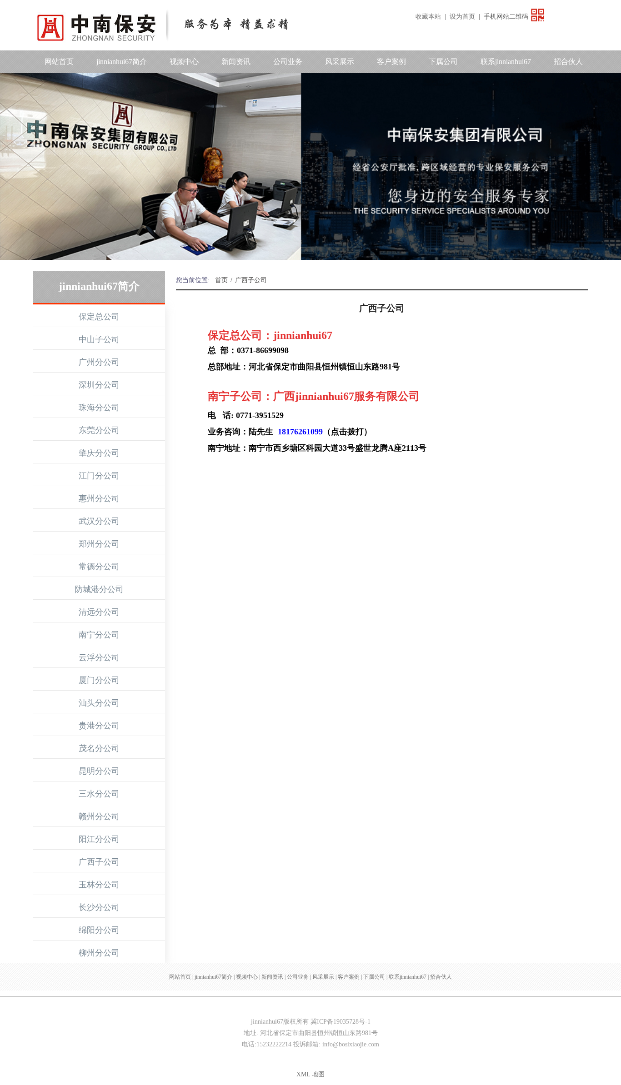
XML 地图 (310, 1074)
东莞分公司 (99, 430)
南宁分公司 (99, 634)
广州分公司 (99, 362)
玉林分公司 (99, 884)
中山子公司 (99, 339)
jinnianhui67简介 (121, 61)
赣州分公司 (99, 816)
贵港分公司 (99, 725)
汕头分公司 (99, 702)
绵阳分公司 (99, 930)
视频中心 (184, 61)
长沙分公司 (99, 907)
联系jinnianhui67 (506, 61)
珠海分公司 (99, 407)
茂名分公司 (99, 748)
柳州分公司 (99, 952)
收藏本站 (428, 16)
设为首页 (462, 16)
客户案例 (391, 61)
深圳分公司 (99, 384)
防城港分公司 (99, 589)
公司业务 (287, 61)
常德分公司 (99, 566)
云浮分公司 (99, 657)
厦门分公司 (99, 680)
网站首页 (59, 61)
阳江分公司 (99, 839)
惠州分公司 (99, 498)
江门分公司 (99, 475)
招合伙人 (568, 61)
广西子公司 (99, 861)
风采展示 (339, 61)
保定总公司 (99, 316)
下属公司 (443, 61)
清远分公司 (99, 612)
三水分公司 (99, 793)
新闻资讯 (235, 61)
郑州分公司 (99, 543)
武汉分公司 (99, 521)
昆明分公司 (99, 771)
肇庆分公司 (99, 453)
